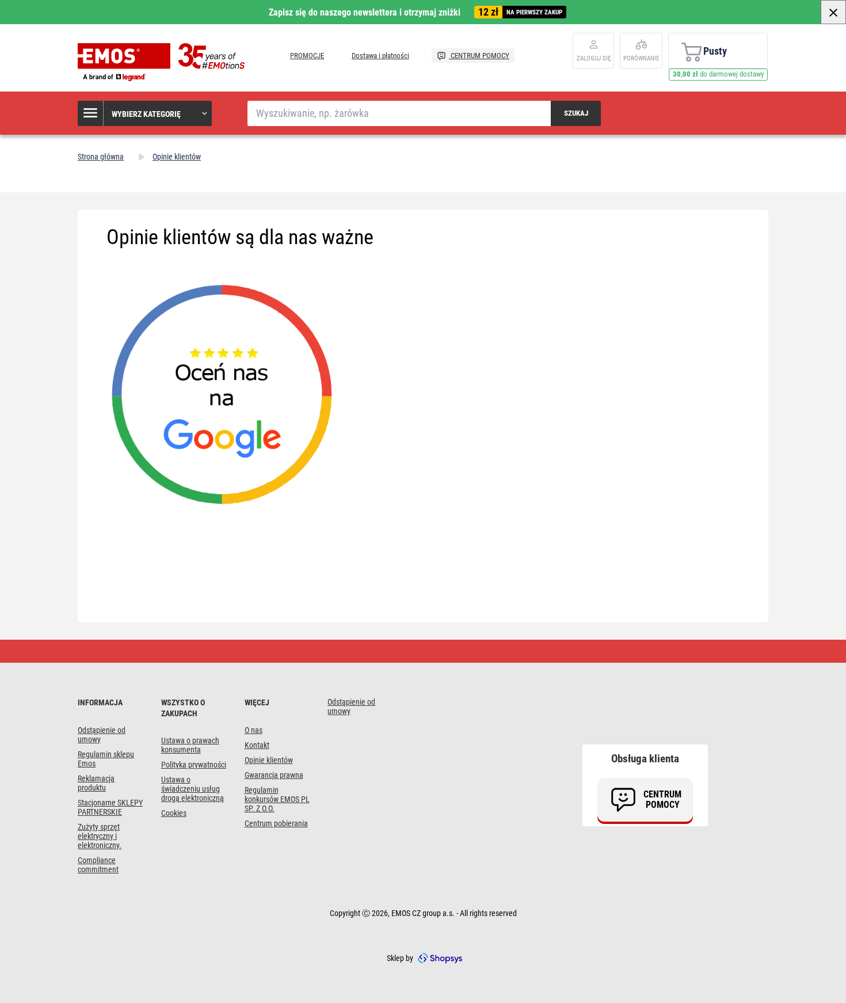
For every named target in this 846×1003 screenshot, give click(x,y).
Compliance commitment (98, 865)
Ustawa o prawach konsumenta (190, 745)
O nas (253, 730)
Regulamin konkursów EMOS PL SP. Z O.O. (277, 799)
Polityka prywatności (193, 764)
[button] (145, 113)
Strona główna (101, 156)
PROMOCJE (307, 55)
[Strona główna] (164, 62)
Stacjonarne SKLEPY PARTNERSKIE (110, 807)
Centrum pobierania (276, 823)
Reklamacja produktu (96, 783)
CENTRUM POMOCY (479, 55)
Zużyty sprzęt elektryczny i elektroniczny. (99, 836)
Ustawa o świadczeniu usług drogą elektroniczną (192, 789)
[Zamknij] (833, 12)
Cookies (173, 813)
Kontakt (257, 745)
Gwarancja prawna (274, 775)
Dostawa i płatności (380, 55)
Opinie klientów (269, 760)
